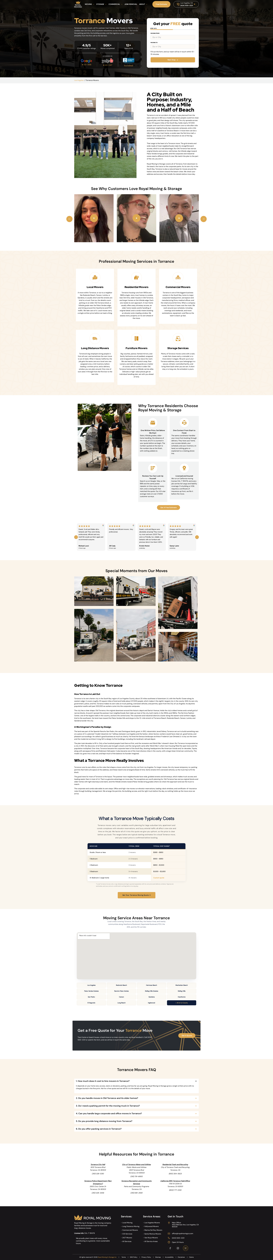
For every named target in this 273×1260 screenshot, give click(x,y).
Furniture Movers (136, 348)
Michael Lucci (84, 546)
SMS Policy (135, 1257)
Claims (191, 1257)
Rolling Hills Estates (151, 991)
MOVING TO (154, 42)
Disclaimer (182, 1257)
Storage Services (178, 348)
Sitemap (159, 1257)
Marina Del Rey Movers (153, 1230)
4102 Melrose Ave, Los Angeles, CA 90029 (185, 1226)
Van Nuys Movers (151, 1238)
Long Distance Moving (130, 1226)
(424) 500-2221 (186, 5)
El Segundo (91, 1003)
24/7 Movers (127, 1238)
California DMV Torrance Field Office (175, 1181)
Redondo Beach (121, 985)
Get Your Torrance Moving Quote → (136, 895)
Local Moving (127, 1222)
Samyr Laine (174, 546)
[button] (203, 219)
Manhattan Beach (182, 985)
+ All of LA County (182, 1003)
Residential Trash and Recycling (175, 1164)
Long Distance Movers (95, 348)
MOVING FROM (155, 33)
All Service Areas (151, 1241)
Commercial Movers (178, 287)
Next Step (172, 60)
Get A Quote (187, 1035)
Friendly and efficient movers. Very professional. (121, 530)
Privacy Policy (147, 1257)
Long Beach (122, 1003)
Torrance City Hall (98, 1164)
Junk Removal (130, 4)
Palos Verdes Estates (91, 991)
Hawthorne (181, 997)
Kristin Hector (144, 546)
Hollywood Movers (151, 1226)
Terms (125, 1257)
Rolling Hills (181, 991)
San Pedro (91, 997)
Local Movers (95, 287)
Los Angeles (91, 985)
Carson (121, 997)
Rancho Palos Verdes (121, 991)
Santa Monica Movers (152, 1234)
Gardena (152, 997)
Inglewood (151, 1003)
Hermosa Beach (151, 985)
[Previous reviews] (76, 537)
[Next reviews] (197, 537)
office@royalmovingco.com (182, 1233)
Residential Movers (136, 287)
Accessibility (170, 1257)
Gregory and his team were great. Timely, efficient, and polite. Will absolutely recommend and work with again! (181, 533)
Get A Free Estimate (168, 507)
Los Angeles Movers (152, 1222)
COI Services (127, 1234)
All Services (126, 1241)
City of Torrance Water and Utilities (136, 1164)
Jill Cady (112, 546)
